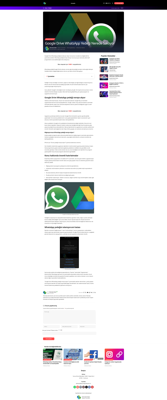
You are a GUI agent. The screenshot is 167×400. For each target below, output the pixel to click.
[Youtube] (92, 387)
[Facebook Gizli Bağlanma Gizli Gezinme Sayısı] (73, 354)
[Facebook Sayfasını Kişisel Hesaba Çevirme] (93, 354)
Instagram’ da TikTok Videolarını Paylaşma (114, 59)
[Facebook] (103, 3)
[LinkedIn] (91, 293)
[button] (112, 3)
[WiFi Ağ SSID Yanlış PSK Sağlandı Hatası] (104, 69)
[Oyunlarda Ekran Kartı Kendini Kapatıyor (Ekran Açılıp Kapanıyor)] (104, 94)
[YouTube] (107, 3)
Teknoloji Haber (53, 47)
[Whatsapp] (74, 387)
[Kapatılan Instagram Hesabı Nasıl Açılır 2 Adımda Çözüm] (104, 77)
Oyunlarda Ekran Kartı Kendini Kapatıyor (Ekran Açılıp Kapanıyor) (115, 92)
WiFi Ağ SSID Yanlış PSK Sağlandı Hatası (115, 67)
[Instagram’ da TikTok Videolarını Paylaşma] (104, 61)
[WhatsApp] (93, 293)
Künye (46, 8)
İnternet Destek (50, 39)
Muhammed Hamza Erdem (114, 62)
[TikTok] (108, 3)
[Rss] (110, 3)
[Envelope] (77, 387)
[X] (105, 3)
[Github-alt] (80, 387)
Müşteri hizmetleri (86, 398)
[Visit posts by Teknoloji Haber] (47, 48)
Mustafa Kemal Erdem (113, 78)
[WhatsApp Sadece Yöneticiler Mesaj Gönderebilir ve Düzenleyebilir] (52, 354)
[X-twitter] (86, 387)
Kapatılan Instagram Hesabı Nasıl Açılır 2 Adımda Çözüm (116, 75)
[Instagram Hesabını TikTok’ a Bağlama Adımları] (104, 85)
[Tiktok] (83, 387)
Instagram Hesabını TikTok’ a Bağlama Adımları (116, 83)
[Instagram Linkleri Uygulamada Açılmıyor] (114, 354)
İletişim (50, 8)
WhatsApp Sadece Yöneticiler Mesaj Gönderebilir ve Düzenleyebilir (52, 362)
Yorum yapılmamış (71, 47)
